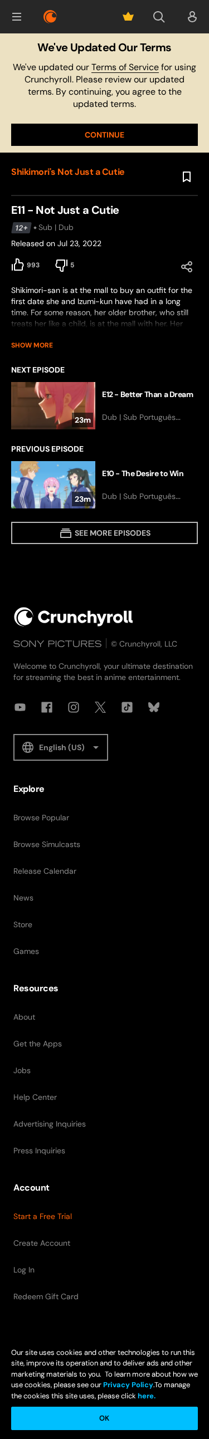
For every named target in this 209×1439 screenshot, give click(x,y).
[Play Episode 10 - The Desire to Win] (104, 484)
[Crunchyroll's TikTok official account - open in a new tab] (127, 707)
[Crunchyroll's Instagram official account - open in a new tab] (73, 707)
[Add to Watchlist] (187, 177)
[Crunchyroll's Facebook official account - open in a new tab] (46, 707)
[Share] (187, 267)
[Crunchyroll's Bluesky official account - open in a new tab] (153, 707)
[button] (16, 16)
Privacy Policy (128, 1384)
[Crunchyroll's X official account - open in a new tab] (100, 707)
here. (145, 1396)
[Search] (159, 16)
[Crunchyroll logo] (50, 16)
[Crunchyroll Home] (73, 616)
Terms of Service (125, 67)
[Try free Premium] (128, 16)
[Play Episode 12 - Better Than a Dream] (104, 405)
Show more (32, 345)
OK (104, 1418)
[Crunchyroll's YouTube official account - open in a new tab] (20, 707)
